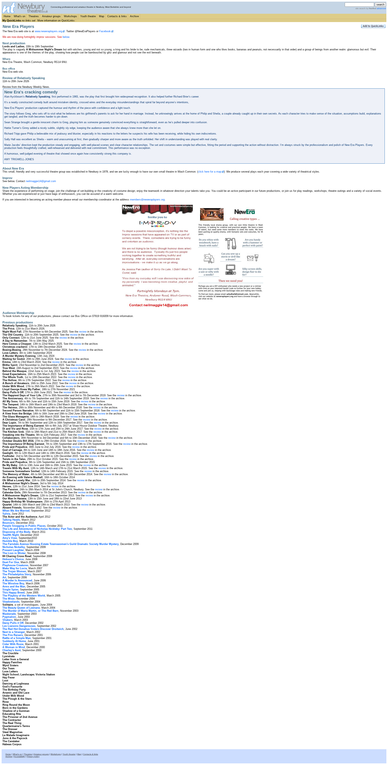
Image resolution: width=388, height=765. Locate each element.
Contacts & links (117, 16)
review (82, 331)
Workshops (70, 16)
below (66, 36)
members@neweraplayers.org (147, 199)
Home (7, 16)
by (371, 8)
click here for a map (209, 171)
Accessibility (19, 756)
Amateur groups (51, 16)
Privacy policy (33, 756)
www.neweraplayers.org (48, 31)
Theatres (33, 16)
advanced (381, 8)
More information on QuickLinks (56, 20)
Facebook (105, 31)
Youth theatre (88, 16)
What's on (19, 16)
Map (101, 16)
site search (360, 8)
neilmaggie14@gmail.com (41, 181)
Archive (134, 16)
